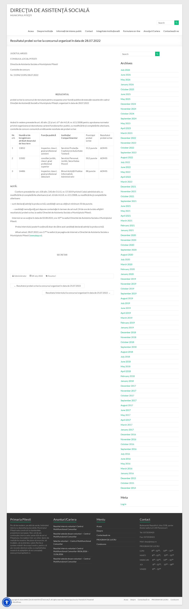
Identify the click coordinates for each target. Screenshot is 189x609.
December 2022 (128, 138)
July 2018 (125, 356)
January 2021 (127, 230)
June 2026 (126, 74)
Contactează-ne (171, 31)
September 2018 (128, 347)
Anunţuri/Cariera (152, 31)
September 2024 (128, 118)
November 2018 (128, 337)
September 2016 (128, 449)
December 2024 (128, 103)
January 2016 (127, 473)
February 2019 (128, 322)
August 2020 (127, 254)
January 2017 (127, 429)
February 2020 (128, 269)
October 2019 (127, 288)
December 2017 (128, 385)
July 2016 (125, 453)
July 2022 (125, 162)
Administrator (20, 276)
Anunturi (52, 276)
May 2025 (125, 99)
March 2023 (126, 133)
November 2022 (128, 142)
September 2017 (128, 400)
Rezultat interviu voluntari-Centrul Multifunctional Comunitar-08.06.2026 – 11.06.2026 (71, 551)
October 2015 (127, 483)
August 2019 (127, 298)
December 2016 (128, 434)
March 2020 (126, 264)
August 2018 (127, 351)
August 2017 (127, 405)
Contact (89, 31)
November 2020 (128, 240)
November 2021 (128, 191)
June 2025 (126, 94)
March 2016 (126, 468)
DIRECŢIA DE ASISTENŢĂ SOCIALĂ (49, 10)
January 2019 (127, 327)
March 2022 (126, 181)
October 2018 (127, 342)
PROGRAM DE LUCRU (106, 539)
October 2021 (127, 196)
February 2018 (128, 376)
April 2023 (126, 128)
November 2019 (128, 283)
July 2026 (125, 69)
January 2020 (127, 274)
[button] (7, 602)
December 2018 (128, 332)
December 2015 (128, 478)
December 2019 (128, 278)
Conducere (101, 544)
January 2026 (127, 84)
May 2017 (125, 415)
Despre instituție (45, 31)
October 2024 (127, 113)
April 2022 (126, 176)
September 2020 (128, 249)
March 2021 (126, 220)
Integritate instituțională (108, 31)
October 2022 (127, 147)
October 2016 (127, 444)
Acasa (31, 31)
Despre (100, 531)
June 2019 (126, 308)
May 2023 (125, 123)
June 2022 (126, 167)
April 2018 (126, 371)
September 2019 (128, 293)
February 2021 (128, 225)
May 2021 (125, 210)
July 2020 (125, 259)
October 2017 (127, 395)
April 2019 (126, 313)
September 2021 (128, 201)
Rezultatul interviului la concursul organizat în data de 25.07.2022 (78, 292)
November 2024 (128, 108)
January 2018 (127, 381)
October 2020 (127, 244)
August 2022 (127, 157)
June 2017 (126, 410)
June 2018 (126, 361)
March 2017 (126, 424)
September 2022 (128, 152)
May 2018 (125, 366)
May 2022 (125, 172)
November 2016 (128, 439)
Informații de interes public (69, 31)
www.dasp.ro (35, 235)
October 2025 (127, 89)
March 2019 (126, 317)
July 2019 (125, 303)
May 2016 (125, 463)
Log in (123, 504)
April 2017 (126, 419)
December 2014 (128, 488)
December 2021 (128, 186)
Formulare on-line (131, 31)
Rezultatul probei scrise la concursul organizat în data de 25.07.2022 (47, 285)
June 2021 (126, 206)
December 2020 (128, 235)
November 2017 (128, 390)
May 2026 (125, 79)
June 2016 (126, 458)
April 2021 (126, 215)
